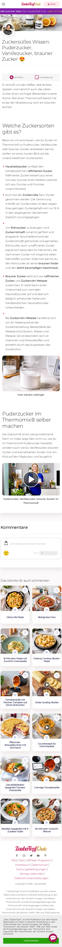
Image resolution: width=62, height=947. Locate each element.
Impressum (22, 864)
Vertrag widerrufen (31, 873)
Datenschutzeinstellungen (31, 878)
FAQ (14, 860)
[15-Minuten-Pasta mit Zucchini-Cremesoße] (15, 642)
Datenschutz (40, 864)
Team (21, 860)
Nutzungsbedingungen (31, 869)
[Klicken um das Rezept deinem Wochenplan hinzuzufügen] (25, 590)
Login (52, 4)
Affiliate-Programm (39, 860)
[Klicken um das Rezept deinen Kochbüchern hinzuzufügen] (15, 610)
